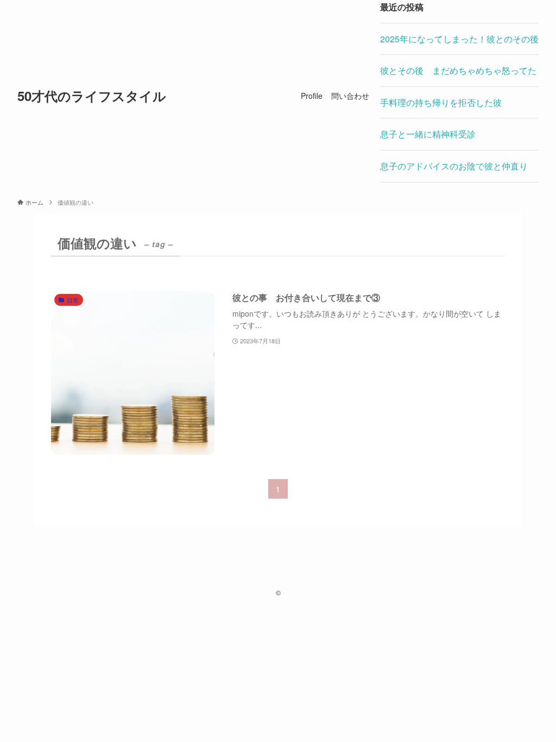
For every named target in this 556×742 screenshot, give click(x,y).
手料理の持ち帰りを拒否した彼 (441, 102)
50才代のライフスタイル (91, 95)
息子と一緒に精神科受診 (428, 134)
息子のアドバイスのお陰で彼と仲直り (454, 166)
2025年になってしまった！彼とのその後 (459, 39)
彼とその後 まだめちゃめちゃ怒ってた (458, 70)
